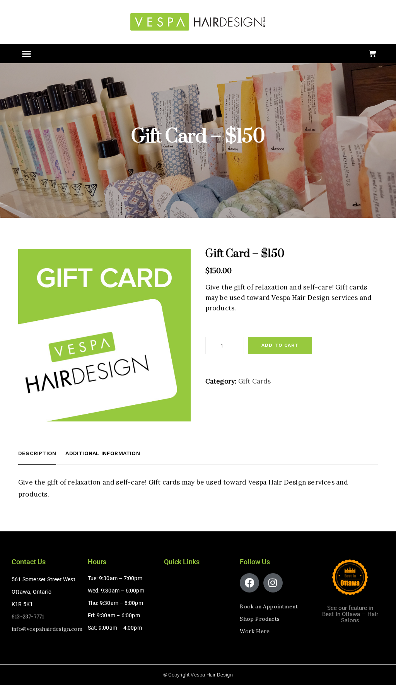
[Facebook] (249, 583)
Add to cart (280, 345)
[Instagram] (273, 583)
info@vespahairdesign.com (47, 628)
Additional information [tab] (102, 453)
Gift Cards (254, 381)
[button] (26, 53)
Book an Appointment (269, 606)
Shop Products (260, 618)
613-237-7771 (28, 616)
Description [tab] (37, 453)
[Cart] (372, 53)
